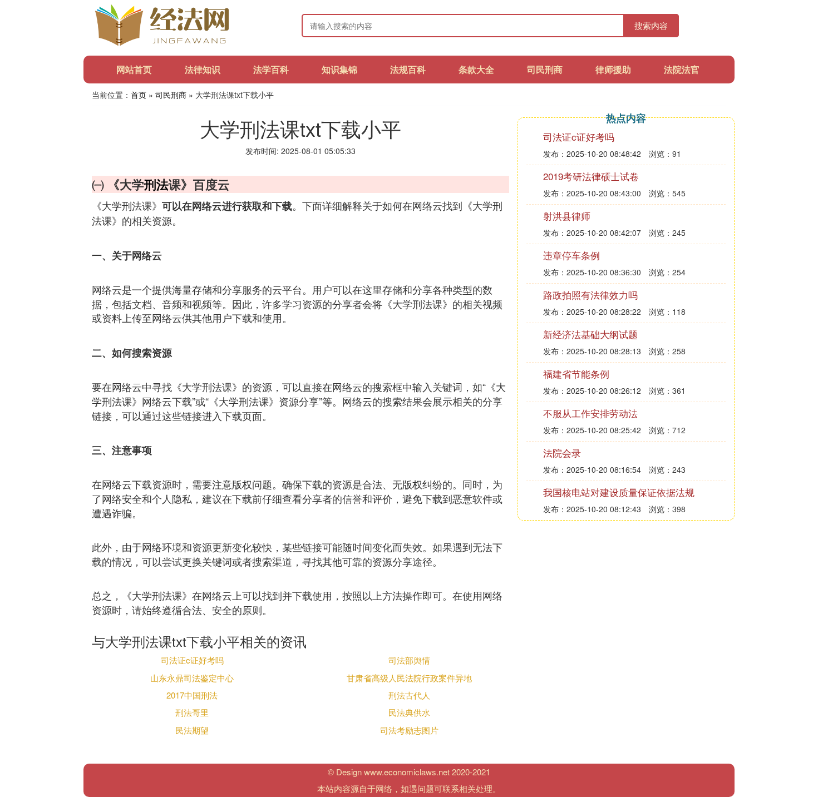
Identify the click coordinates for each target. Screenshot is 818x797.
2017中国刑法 (192, 695)
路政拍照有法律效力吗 (590, 294)
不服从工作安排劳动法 (590, 413)
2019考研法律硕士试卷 (591, 176)
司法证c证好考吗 (192, 660)
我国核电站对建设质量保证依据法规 (618, 492)
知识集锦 (339, 69)
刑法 (156, 184)
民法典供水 (409, 712)
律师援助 (613, 69)
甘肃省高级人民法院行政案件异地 (409, 678)
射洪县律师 (566, 215)
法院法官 (681, 69)
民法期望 (192, 730)
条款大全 (476, 69)
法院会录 (562, 452)
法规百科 (408, 69)
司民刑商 (545, 69)
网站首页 (134, 69)
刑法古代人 (409, 695)
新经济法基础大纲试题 (590, 334)
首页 (138, 94)
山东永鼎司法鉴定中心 (192, 678)
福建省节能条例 (576, 373)
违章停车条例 (571, 255)
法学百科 (271, 69)
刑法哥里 (192, 712)
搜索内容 (651, 25)
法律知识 (202, 69)
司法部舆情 (409, 660)
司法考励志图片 (409, 730)
